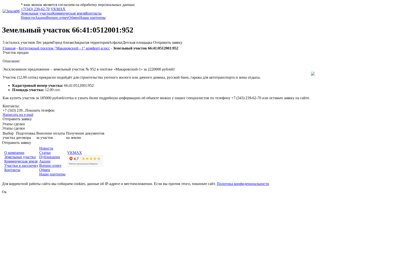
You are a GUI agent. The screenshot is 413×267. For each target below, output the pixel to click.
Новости (28, 18)
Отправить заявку (167, 42)
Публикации (49, 157)
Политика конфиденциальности (243, 184)
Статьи (45, 153)
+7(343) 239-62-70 (35, 9)
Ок (4, 192)
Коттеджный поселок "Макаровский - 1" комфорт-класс (64, 48)
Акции (40, 18)
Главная (9, 48)
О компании (14, 153)
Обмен (73, 18)
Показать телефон (39, 110)
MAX (60, 9)
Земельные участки (36, 13)
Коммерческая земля (69, 13)
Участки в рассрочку (21, 165)
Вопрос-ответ (57, 18)
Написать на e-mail (18, 115)
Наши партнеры (92, 18)
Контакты (94, 13)
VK (53, 9)
